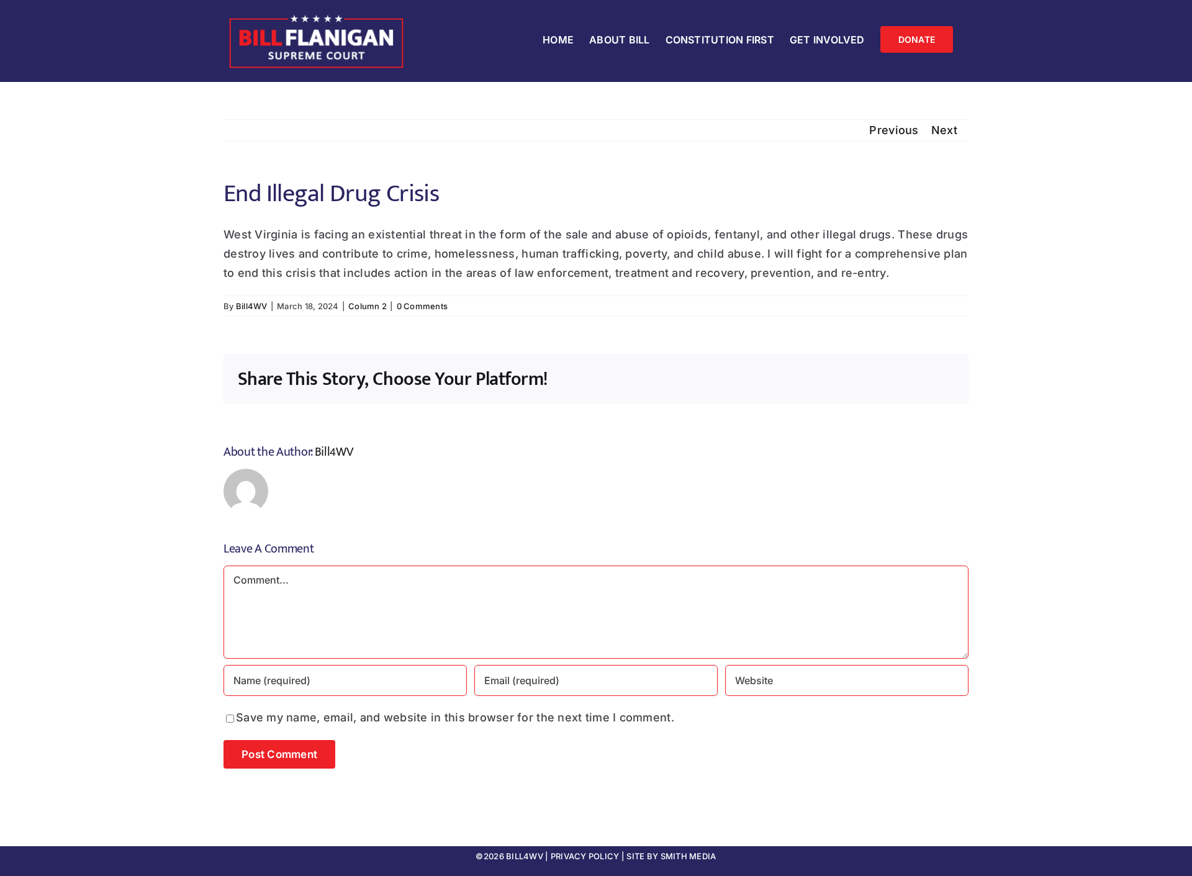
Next (944, 130)
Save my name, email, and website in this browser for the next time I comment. (455, 717)
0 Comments (422, 306)
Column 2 (367, 306)
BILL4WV (524, 856)
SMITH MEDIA (688, 856)
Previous (893, 130)
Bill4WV (252, 306)
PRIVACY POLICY (585, 856)
